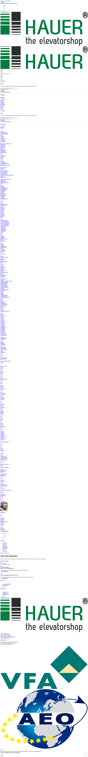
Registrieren (2, 97)
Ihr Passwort (2, 89)
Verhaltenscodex (12, 3)
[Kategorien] (4, 511)
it (4, 10)
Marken (2, 362)
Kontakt (2, 3)
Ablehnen (2, 752)
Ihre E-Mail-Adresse (4, 88)
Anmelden (2, 90)
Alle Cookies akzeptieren (15, 752)
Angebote (2, 524)
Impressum (5, 591)
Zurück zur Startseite (4, 560)
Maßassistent (3, 512)
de (4, 5)
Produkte (2, 127)
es (4, 7)
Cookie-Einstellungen (7, 584)
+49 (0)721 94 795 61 (6, 564)
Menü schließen (5, 531)
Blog (1, 515)
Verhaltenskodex (6, 594)
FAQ (17, 3)
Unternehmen (6, 3)
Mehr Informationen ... (37, 751)
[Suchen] (1, 72)
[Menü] (1, 70)
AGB (4, 595)
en (4, 6)
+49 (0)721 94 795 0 (8, 635)
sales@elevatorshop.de (4, 638)
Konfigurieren (7, 752)
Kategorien (2, 450)
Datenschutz (5, 593)
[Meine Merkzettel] (1, 79)
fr (4, 9)
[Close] (1, 756)
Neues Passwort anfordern (5, 91)
